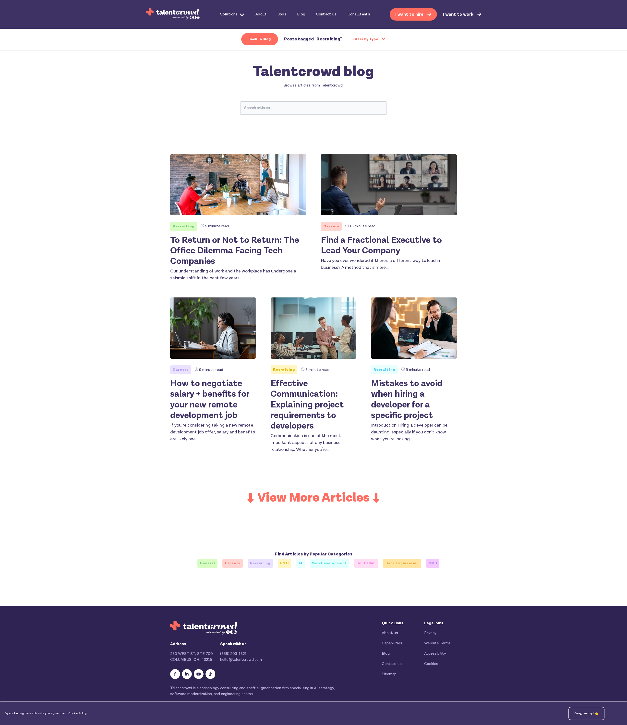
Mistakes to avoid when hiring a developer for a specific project (406, 399)
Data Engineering (402, 563)
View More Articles (313, 498)
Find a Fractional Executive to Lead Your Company (381, 245)
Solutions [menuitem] (229, 14)
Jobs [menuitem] (282, 14)
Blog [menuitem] (301, 14)
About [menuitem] (261, 14)
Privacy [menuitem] (430, 633)
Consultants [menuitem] (359, 14)
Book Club (366, 563)
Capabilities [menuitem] (392, 643)
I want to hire (409, 14)
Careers (331, 226)
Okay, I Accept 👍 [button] (586, 713)
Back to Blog (259, 39)
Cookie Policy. (77, 713)
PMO (284, 563)
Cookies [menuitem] (431, 663)
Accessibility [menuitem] (435, 653)
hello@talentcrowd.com (241, 659)
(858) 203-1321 (233, 653)
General (207, 563)
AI (300, 563)
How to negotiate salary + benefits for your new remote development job (209, 399)
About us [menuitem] (390, 633)
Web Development (329, 563)
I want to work (458, 14)
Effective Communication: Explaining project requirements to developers (307, 405)
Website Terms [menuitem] (437, 643)
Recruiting (183, 226)
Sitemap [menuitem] (389, 674)
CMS (433, 563)
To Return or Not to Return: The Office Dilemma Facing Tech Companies (234, 250)
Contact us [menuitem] (326, 14)
